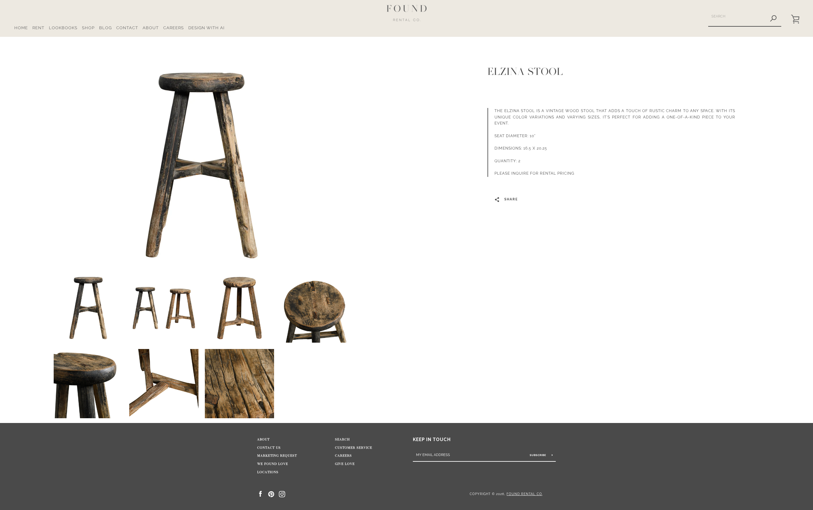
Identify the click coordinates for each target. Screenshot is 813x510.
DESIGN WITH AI (206, 27)
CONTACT (127, 27)
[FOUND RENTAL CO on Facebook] (260, 493)
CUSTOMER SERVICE (353, 448)
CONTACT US (269, 448)
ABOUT (151, 27)
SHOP (88, 27)
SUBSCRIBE (538, 455)
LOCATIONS (268, 472)
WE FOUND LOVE (272, 464)
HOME (21, 27)
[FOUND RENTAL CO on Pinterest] (271, 493)
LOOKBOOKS (63, 27)
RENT (38, 27)
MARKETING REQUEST (277, 456)
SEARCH (342, 439)
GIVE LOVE (345, 464)
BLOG (105, 27)
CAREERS (173, 27)
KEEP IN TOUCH (432, 439)
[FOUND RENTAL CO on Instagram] (282, 493)
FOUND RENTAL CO (524, 494)
